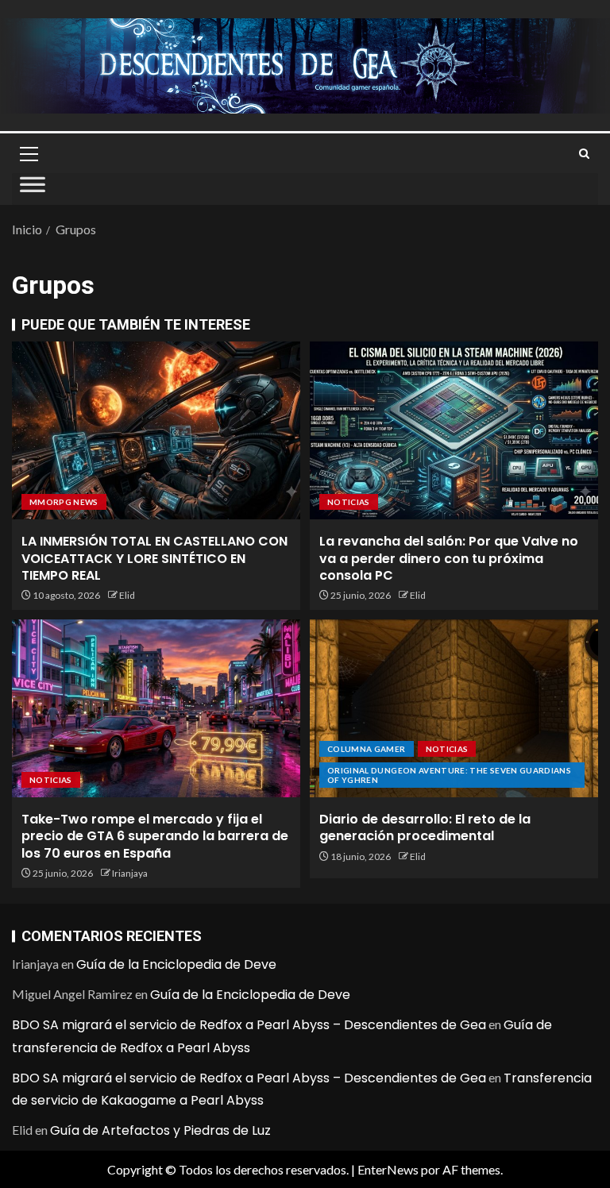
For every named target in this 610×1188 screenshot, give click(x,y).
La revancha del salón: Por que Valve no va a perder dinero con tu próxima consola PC (448, 558)
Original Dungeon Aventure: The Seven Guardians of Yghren (449, 775)
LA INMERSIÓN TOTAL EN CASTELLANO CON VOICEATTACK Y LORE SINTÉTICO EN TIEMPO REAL (154, 558)
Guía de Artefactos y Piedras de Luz (160, 1130)
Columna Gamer (366, 749)
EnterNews (388, 1169)
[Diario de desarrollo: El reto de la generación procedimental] (454, 708)
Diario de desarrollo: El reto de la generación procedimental (425, 827)
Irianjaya (130, 873)
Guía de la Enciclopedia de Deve (176, 964)
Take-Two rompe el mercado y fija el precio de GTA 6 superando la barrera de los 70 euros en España (154, 836)
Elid (127, 595)
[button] (28, 153)
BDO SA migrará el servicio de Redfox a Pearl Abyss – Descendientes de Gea (249, 1025)
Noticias (348, 502)
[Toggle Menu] (32, 189)
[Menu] (28, 153)
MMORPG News (63, 502)
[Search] (584, 153)
